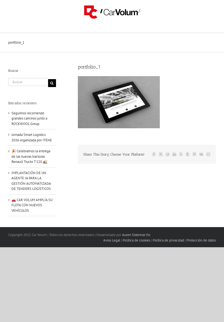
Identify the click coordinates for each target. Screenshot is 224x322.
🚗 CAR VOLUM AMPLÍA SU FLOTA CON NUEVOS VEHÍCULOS (31, 205)
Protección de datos (201, 240)
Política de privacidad (168, 240)
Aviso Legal (111, 240)
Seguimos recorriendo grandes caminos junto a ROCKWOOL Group (29, 118)
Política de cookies (136, 240)
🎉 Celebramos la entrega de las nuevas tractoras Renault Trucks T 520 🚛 (30, 156)
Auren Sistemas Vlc (136, 234)
